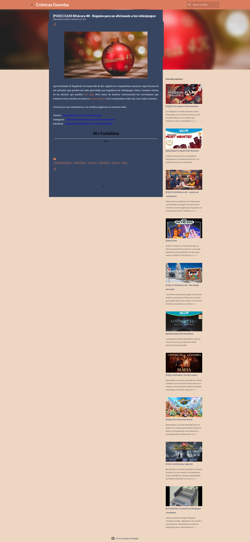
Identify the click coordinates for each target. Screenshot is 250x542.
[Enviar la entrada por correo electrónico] (54, 160)
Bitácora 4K (104, 163)
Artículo (92, 163)
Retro (124, 163)
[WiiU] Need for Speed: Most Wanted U (182, 151)
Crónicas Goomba (52, 4)
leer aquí (89, 94)
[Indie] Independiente (62, 163)
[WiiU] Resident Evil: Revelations (179, 334)
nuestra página (98, 98)
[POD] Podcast (80, 163)
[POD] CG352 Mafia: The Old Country (181, 375)
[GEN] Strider (171, 241)
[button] (54, 24)
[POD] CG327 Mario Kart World (179, 420)
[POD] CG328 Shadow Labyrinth (179, 464)
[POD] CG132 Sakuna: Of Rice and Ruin (182, 106)
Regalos (115, 163)
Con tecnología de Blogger (126, 538)
